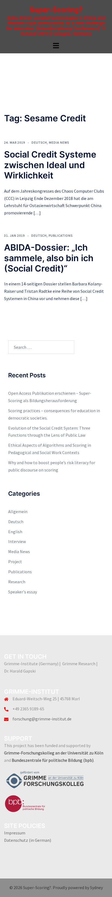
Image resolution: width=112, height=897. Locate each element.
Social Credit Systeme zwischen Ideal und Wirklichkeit (50, 165)
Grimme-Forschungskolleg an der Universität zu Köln (53, 753)
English (15, 531)
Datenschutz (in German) (27, 840)
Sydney (96, 887)
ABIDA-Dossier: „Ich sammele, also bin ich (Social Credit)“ (49, 258)
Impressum (14, 833)
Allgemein (17, 511)
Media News (59, 142)
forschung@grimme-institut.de (42, 719)
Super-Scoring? (56, 9)
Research (16, 581)
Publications (61, 235)
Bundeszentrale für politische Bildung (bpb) (53, 760)
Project (15, 561)
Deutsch (39, 142)
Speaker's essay (22, 591)
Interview (17, 541)
